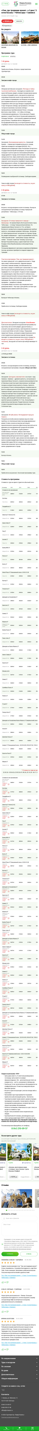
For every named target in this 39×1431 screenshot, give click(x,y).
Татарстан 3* (5, 588)
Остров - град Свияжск (29, 45)
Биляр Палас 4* (6, 630)
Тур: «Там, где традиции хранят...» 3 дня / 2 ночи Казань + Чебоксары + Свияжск (19, 1276)
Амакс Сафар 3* (6, 654)
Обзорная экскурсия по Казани (9, 46)
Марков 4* (5, 621)
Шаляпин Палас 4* (7, 737)
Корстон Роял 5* (6, 753)
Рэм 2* (4, 531)
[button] (19, 1428)
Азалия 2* (5, 539)
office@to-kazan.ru (7, 1410)
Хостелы (4, 498)
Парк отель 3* (6, 638)
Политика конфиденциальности (10, 1417)
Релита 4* (5, 695)
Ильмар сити (5, 671)
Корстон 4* (5, 663)
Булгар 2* (5, 580)
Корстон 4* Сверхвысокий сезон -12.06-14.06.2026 (16, 1053)
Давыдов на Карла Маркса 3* (10, 646)
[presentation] (3, 1152)
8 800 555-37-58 (6, 1407)
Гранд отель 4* (6, 712)
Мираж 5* (5, 761)
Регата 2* (4, 556)
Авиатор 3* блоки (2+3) (8, 514)
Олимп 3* (4, 679)
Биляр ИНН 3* (6, 547)
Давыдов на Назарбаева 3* (9, 597)
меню (32, 1429)
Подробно (5, 56)
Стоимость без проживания (10, 490)
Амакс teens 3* (6, 523)
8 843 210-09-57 (6, 1404)
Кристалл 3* (5, 605)
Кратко (12, 56)
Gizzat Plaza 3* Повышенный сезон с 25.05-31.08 (15, 572)
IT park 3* (4, 704)
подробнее (25, 1177)
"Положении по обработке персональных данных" (17, 1249)
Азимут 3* (5, 613)
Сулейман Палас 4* (7, 687)
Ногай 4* (4, 728)
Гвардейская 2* (6, 506)
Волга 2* (4, 564)
